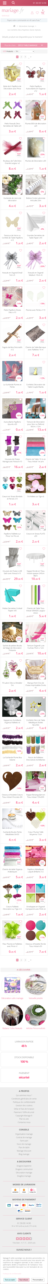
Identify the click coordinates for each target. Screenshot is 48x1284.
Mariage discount (24, 1151)
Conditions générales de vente (24, 1098)
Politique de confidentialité (24, 1102)
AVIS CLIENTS (24, 1233)
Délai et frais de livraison (24, 1109)
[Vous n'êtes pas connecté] (32, 13)
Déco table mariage (27, 45)
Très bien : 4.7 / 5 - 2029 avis (24, 1243)
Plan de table (24, 1147)
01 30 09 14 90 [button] (39, 3)
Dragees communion (24, 1169)
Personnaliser (38, 1280)
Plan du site (24, 1119)
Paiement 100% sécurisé (24, 1112)
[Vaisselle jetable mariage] (36, 985)
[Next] (31, 56)
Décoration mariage (24, 1172)
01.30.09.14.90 (24, 1223)
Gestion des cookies (24, 1105)
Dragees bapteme (24, 1166)
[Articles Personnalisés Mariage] (36, 1015)
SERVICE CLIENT (24, 1218)
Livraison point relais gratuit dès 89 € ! (24, 20)
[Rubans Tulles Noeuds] (12, 1015)
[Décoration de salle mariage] (12, 985)
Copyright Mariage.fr (24, 1115)
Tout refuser (23, 1280)
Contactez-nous (24, 1122)
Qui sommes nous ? (24, 1095)
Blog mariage (24, 1154)
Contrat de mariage (24, 1137)
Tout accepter (10, 1280)
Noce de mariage (24, 1144)
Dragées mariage (24, 1176)
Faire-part (24, 1140)
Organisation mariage (24, 1134)
